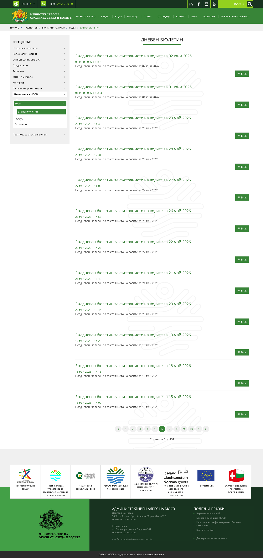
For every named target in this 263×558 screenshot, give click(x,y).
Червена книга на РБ (208, 513)
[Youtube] (214, 4)
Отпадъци (164, 16)
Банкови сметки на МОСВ (211, 517)
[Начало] (41, 16)
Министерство (85, 16)
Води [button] (18, 103)
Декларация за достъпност (211, 538)
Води (118, 16)
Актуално (18, 71)
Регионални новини (25, 53)
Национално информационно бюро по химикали (218, 524)
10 (192, 429)
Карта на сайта (205, 529)
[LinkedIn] (191, 4)
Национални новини (25, 48)
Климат (181, 16)
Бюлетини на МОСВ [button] (26, 94)
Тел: (61, 4)
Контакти (18, 82)
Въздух (105, 16)
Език (27, 4)
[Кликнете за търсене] (249, 4)
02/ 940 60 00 (129, 519)
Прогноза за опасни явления (30, 134)
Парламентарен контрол (27, 88)
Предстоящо (20, 65)
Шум (194, 16)
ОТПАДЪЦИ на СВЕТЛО (26, 59)
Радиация (209, 16)
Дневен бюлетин (28, 111)
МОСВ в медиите (23, 77)
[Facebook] (199, 4)
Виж (243, 73)
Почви (148, 16)
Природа (132, 16)
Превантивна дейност (235, 16)
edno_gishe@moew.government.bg (136, 539)
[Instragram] (206, 4)
